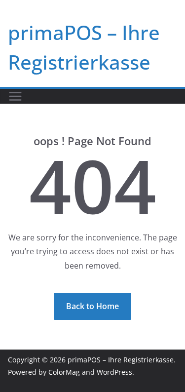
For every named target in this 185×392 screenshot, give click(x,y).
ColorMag (64, 372)
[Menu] (15, 96)
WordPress (114, 372)
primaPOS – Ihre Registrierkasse (121, 359)
